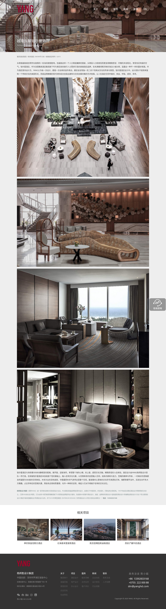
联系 (135, 9)
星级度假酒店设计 (117, 494)
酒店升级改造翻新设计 (27, 498)
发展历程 (64, 582)
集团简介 (64, 577)
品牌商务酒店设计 (105, 494)
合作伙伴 (85, 582)
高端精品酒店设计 (130, 494)
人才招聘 (106, 582)
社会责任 (64, 595)
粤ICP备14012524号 (24, 599)
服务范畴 (85, 577)
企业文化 (64, 590)
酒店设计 (74, 577)
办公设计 (74, 586)
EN (145, 9)
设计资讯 (95, 582)
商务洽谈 (106, 577)
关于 (95, 9)
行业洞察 (95, 586)
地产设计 (74, 582)
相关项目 (83, 512)
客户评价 (85, 586)
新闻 (125, 9)
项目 (105, 9)
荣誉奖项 (64, 586)
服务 (115, 9)
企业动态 (95, 577)
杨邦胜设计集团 (22, 491)
